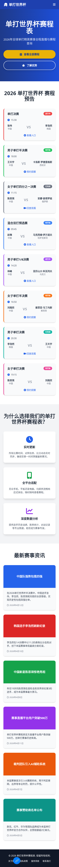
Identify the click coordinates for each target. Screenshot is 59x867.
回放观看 (31, 208)
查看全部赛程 (31, 54)
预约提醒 (31, 171)
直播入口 (31, 135)
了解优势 (31, 65)
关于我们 (12, 861)
